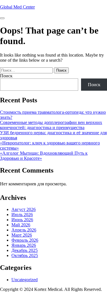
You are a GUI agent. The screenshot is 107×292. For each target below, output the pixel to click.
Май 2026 (20, 224)
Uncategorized (24, 279)
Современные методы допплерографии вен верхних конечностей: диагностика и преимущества (51, 125)
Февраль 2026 (24, 240)
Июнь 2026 (22, 219)
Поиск (6, 75)
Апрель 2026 (23, 229)
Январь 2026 (23, 245)
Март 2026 (21, 235)
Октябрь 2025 (24, 255)
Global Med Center (17, 7)
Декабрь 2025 (24, 250)
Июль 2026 (22, 214)
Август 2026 (23, 209)
